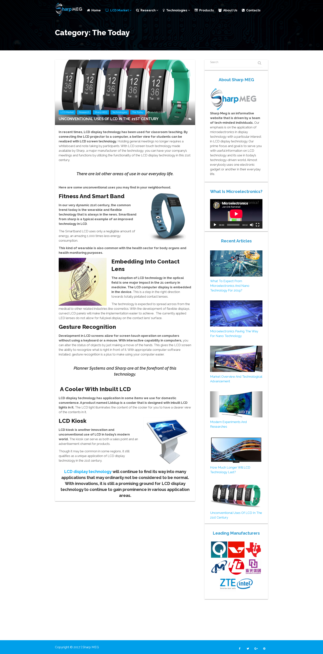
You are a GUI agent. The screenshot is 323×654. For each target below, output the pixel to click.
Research (148, 10)
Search (214, 62)
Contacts (253, 10)
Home (96, 10)
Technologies (177, 10)
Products (206, 10)
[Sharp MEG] (69, 9)
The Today (137, 112)
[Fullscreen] (257, 225)
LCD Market (120, 10)
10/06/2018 (157, 112)
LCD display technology (88, 471)
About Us (230, 10)
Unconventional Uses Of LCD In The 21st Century (109, 119)
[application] (236, 214)
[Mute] (251, 225)
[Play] (215, 225)
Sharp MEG (101, 112)
